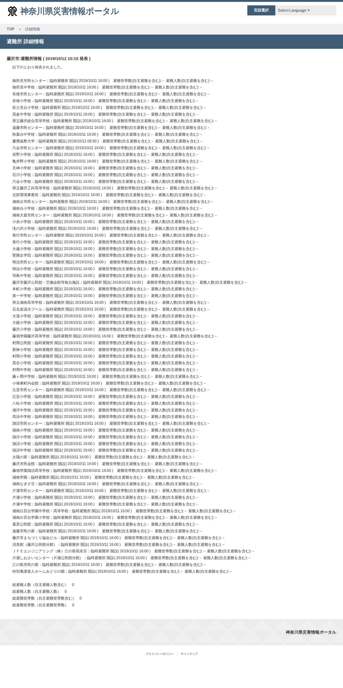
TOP (10, 29)
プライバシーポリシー (160, 654)
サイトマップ (189, 654)
